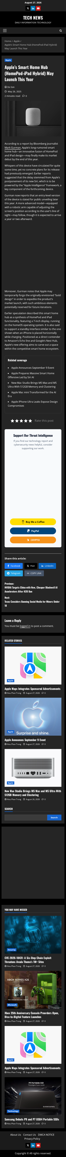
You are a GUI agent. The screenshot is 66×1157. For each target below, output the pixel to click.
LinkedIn (49, 565)
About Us (15, 1134)
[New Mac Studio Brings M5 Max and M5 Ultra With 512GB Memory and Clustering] (33, 768)
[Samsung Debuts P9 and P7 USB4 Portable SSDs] (33, 1096)
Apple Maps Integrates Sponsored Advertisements (32, 689)
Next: (32, 601)
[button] (5, 30)
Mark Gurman (13, 147)
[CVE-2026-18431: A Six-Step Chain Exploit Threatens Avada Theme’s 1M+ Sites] (33, 935)
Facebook (15, 565)
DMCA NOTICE (46, 1134)
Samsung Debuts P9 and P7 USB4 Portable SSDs (32, 1119)
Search (9, 809)
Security (12, 949)
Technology (13, 1111)
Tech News (33, 17)
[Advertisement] (33, 256)
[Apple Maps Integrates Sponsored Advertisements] (33, 665)
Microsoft (12, 1005)
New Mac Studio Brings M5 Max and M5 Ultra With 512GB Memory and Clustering (33, 793)
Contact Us (29, 1134)
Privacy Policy (32, 1138)
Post (32, 565)
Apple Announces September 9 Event (32, 367)
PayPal (35, 530)
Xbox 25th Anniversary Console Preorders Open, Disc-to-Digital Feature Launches (32, 1015)
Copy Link (36, 573)
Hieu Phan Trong (14, 693)
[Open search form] (61, 31)
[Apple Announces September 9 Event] (33, 717)
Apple (8, 60)
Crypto (35, 539)
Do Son (11, 87)
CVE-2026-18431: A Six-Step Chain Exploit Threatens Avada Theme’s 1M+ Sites (28, 960)
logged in (25, 626)
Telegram (15, 573)
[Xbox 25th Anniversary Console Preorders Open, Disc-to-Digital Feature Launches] (33, 990)
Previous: (31, 587)
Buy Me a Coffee (35, 521)
